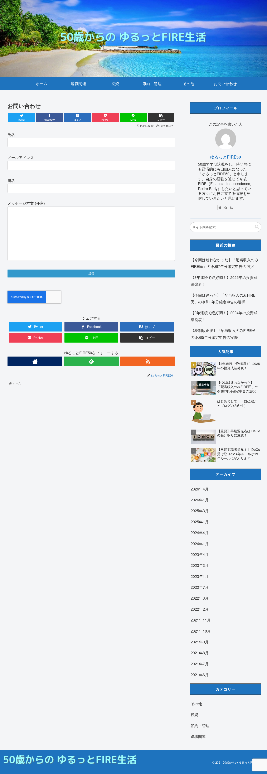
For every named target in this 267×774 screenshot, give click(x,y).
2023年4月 (200, 554)
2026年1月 (200, 499)
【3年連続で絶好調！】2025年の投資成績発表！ (224, 281)
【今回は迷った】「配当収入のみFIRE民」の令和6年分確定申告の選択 (223, 298)
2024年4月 (200, 532)
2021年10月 (201, 631)
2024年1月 (200, 543)
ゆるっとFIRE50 (225, 157)
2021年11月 (201, 620)
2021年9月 (200, 641)
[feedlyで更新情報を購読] (91, 361)
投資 (194, 714)
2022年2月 (200, 609)
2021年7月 (200, 663)
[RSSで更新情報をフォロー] (147, 361)
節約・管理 (200, 725)
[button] (257, 226)
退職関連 (198, 736)
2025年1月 (200, 521)
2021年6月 (200, 674)
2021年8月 (200, 652)
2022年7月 (200, 587)
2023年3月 (200, 565)
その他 (196, 703)
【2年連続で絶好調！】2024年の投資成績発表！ (224, 316)
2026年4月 (200, 489)
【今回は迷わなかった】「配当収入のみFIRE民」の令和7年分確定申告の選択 (224, 263)
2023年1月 (200, 576)
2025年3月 (200, 510)
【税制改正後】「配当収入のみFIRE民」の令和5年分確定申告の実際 (225, 334)
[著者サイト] (35, 361)
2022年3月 (200, 598)
